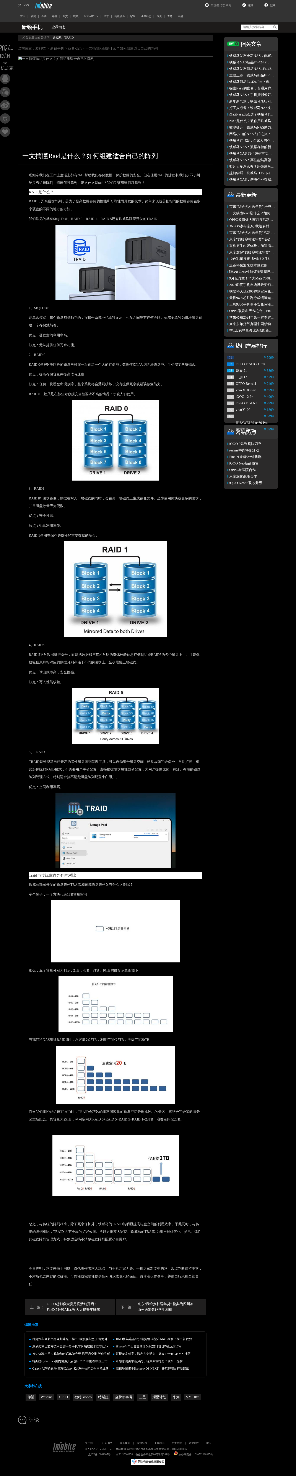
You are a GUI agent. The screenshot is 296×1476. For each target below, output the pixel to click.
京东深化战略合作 (243, 476)
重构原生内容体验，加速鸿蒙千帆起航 (258, 246)
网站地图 (194, 1443)
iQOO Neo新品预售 (244, 463)
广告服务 (107, 1443)
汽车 (106, 16)
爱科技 (40, 48)
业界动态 (146, 16)
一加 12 (241, 377)
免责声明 (177, 1443)
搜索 (274, 27)
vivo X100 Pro (246, 390)
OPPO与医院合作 (242, 470)
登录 (273, 5)
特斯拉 (103, 1397)
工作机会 (159, 1443)
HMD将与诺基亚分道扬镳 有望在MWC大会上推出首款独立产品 (158, 1339)
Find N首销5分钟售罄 (245, 457)
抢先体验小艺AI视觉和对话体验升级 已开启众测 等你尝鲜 (71, 1353)
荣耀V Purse (245, 429)
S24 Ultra (192, 1397)
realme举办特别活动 (244, 450)
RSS (26, 5)
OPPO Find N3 (246, 403)
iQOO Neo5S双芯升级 (245, 483)
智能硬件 (119, 16)
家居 (132, 16)
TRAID (69, 37)
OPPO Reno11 (246, 383)
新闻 (33, 16)
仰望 (30, 1397)
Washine (46, 1397)
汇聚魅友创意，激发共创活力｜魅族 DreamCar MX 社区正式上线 (159, 1353)
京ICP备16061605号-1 (100, 1454)
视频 (75, 16)
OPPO (63, 1397)
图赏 (65, 16)
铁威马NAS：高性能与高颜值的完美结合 (260, 160)
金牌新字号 (123, 1397)
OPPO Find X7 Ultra (250, 364)
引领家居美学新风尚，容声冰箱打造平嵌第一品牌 (149, 1361)
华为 (176, 1397)
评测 (54, 16)
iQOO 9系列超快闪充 (245, 444)
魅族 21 (241, 370)
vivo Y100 (243, 410)
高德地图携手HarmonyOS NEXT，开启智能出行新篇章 (152, 1368)
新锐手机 (57, 48)
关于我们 (90, 1443)
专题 (169, 16)
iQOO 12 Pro (245, 396)
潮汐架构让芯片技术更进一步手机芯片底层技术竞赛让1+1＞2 (73, 1346)
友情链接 (142, 1443)
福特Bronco (83, 1397)
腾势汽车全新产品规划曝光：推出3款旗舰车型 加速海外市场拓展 (76, 1339)
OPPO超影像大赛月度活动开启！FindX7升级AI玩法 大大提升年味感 (73, 1306)
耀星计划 (159, 1397)
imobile (43, 5)
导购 (44, 16)
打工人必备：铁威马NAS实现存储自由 (258, 108)
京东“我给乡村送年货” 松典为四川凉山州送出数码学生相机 (166, 1306)
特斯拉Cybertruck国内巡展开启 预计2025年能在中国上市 (69, 1361)
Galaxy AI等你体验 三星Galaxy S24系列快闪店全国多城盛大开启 (75, 1368)
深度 (159, 16)
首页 (22, 16)
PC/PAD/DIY (91, 16)
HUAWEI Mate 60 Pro (252, 423)
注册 (251, 5)
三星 (142, 1397)
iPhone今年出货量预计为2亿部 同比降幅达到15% (148, 1346)
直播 (180, 16)
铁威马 (57, 37)
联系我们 (125, 1443)
